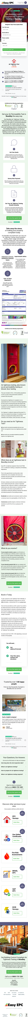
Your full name (5, 27)
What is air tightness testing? (9, 766)
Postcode (4, 43)
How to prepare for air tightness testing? (12, 770)
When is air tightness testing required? (12, 774)
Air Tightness (21, 992)
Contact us (15, 984)
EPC (5, 992)
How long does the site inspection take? (12, 763)
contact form (23, 602)
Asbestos (14, 996)
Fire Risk (14, 994)
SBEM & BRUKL (21, 994)
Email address (5, 32)
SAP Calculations (7, 994)
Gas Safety (14, 992)
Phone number (5, 38)
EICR (9, 992)
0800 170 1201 (4, 602)
